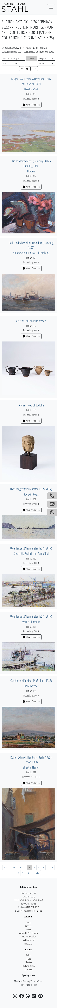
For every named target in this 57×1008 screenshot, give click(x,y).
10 (23, 873)
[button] (21, 68)
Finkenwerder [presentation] (31, 686)
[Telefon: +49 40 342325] (52, 495)
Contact (28, 922)
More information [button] (33, 104)
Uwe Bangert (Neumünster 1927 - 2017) (31, 489)
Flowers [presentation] (31, 171)
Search (31, 58)
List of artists (28, 969)
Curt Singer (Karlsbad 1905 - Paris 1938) (31, 680)
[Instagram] (16, 996)
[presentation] (28, 130)
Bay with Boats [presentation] (31, 494)
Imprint (28, 929)
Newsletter (28, 943)
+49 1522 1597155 (32, 907)
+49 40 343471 (37, 900)
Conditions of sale (28, 940)
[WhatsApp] (28, 996)
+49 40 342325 (24, 900)
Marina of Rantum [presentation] (31, 622)
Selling (28, 955)
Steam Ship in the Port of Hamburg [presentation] (31, 253)
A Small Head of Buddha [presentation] (31, 405)
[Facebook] (22, 996)
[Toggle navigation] (51, 7)
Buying (28, 959)
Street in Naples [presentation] (31, 767)
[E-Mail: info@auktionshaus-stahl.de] (52, 504)
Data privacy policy (29, 936)
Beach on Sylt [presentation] (31, 89)
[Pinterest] (41, 996)
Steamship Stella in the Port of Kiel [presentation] (31, 553)
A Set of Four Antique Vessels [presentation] (31, 321)
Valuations (28, 962)
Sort (33, 68)
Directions (28, 926)
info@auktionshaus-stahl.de (31, 910)
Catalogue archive (28, 966)
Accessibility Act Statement (28, 933)
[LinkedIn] (35, 996)
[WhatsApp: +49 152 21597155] (52, 512)
